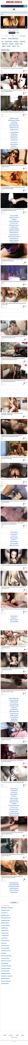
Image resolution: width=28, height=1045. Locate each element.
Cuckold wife (22, 41)
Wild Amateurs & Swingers (7, 907)
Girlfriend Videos (5, 915)
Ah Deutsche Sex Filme (6, 955)
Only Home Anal (4, 963)
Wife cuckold (4, 43)
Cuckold (13, 46)
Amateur (8, 46)
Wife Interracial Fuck (6, 968)
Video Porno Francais (6, 960)
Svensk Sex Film (4, 930)
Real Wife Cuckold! (5, 910)
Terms (17, 1035)
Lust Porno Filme (5, 958)
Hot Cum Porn (4, 938)
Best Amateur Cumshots (6, 976)
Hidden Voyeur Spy (5, 920)
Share (17, 32)
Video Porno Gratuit (5, 950)
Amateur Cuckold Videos (13, 38)
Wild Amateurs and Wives (14, 120)
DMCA (22, 1035)
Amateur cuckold (8, 41)
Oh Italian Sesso (5, 933)
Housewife (11, 43)
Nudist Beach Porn (5, 970)
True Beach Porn (5, 935)
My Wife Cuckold (5, 922)
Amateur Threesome (6, 981)
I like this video (9, 30)
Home (4, 1035)
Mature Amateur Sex (5, 917)
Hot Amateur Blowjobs (6, 965)
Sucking (16, 43)
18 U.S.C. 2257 (14, 1037)
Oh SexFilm (3, 953)
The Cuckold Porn (5, 940)
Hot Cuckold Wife (5, 948)
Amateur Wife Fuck (5, 978)
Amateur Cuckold (5, 945)
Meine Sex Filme (4, 983)
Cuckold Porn (4, 912)
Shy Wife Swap (4, 928)
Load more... (14, 902)
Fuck (18, 46)
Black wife (16, 41)
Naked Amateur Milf (5, 973)
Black (21, 43)
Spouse (3, 46)
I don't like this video (10, 30)
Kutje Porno (4, 943)
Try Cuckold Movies (5, 925)
